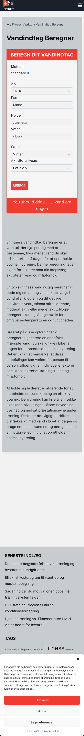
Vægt (15, 129)
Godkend (42, 700)
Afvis (42, 711)
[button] (78, 659)
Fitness (54, 648)
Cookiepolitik (32, 731)
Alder (15, 84)
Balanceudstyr (12, 649)
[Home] (8, 24)
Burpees (25, 649)
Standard (19, 73)
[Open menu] (79, 5)
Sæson (16, 147)
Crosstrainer (36, 649)
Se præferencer (42, 722)
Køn (14, 97)
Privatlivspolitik (50, 731)
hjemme (69, 649)
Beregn (20, 186)
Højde (16, 115)
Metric (16, 67)
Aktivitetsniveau (24, 160)
